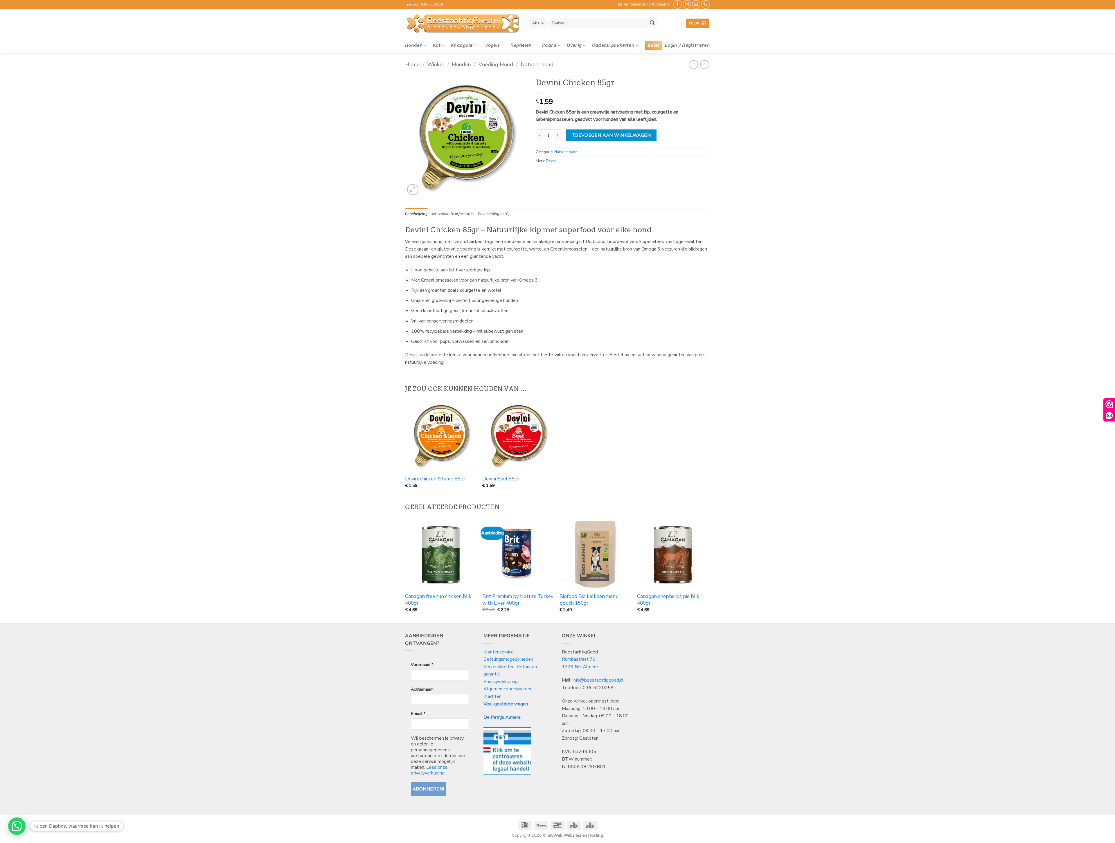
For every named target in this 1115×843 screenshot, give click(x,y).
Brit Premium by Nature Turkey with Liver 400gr (517, 599)
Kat (436, 45)
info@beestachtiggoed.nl (598, 680)
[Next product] (693, 64)
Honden (414, 45)
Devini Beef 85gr (500, 479)
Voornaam (422, 664)
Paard (549, 45)
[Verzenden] (652, 23)
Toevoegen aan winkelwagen (611, 135)
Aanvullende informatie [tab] (452, 214)
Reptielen (521, 45)
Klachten (492, 696)
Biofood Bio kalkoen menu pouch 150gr (589, 599)
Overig (574, 45)
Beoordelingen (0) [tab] (494, 214)
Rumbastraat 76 (579, 659)
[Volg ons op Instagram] (687, 4)
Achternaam (422, 689)
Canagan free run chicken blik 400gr (438, 599)
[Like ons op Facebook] (677, 4)
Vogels (492, 45)
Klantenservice (499, 652)
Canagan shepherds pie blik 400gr (668, 599)
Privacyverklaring (500, 681)
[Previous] (405, 570)
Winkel (435, 64)
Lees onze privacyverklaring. (429, 770)
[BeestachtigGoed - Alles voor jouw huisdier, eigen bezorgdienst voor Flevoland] (462, 23)
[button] (644, 4)
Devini (551, 160)
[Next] (708, 570)
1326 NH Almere (580, 667)
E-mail (418, 713)
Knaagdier (463, 45)
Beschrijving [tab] (416, 214)
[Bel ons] (705, 4)
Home (412, 64)
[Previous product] (704, 64)
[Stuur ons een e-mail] (696, 4)
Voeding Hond (496, 64)
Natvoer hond (537, 64)
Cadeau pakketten (613, 45)
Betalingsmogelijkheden (508, 659)
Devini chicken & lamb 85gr (435, 479)
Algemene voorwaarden (508, 689)
